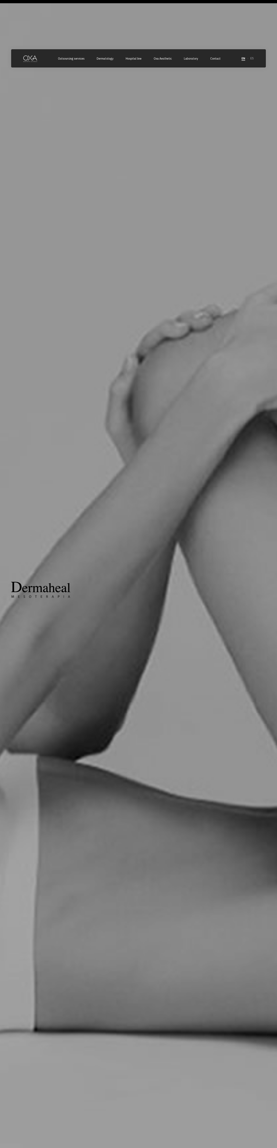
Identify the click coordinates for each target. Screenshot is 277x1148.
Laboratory (191, 58)
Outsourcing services (71, 58)
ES (252, 58)
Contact (215, 58)
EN (243, 58)
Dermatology (105, 58)
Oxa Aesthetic (163, 58)
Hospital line (134, 58)
